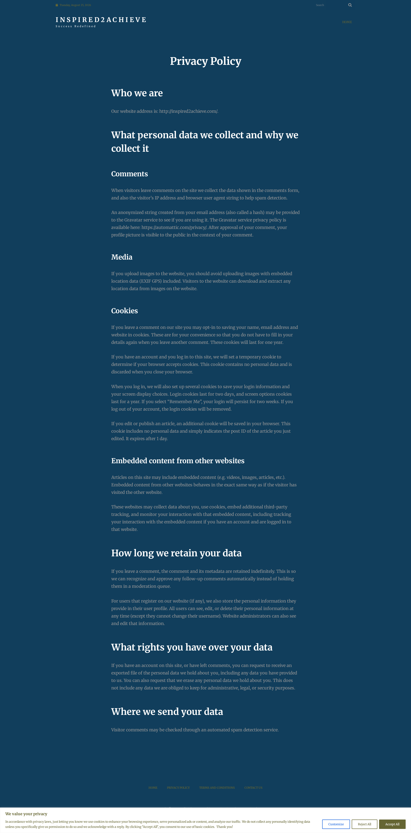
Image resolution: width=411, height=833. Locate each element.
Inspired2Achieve (101, 20)
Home (347, 22)
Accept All (392, 824)
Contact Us (253, 788)
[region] (205, 820)
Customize (336, 824)
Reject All (364, 824)
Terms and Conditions (217, 788)
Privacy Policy (178, 788)
